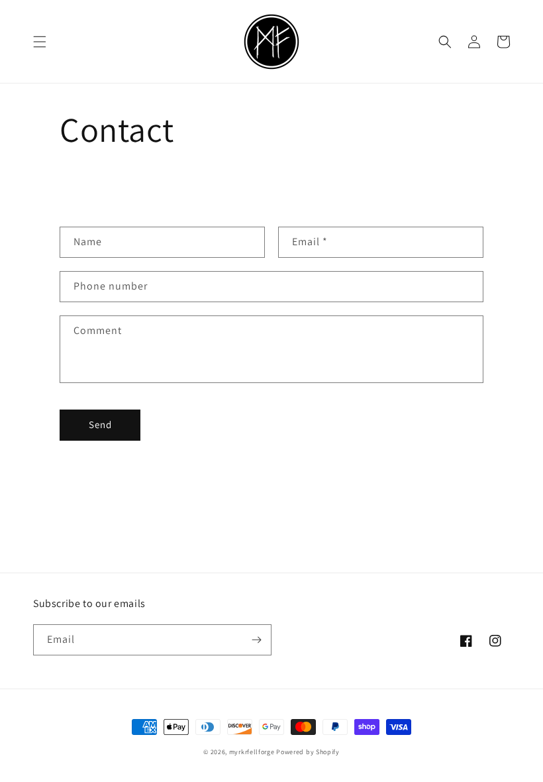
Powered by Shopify (308, 752)
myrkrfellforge (252, 752)
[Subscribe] (256, 639)
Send (100, 424)
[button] (39, 41)
